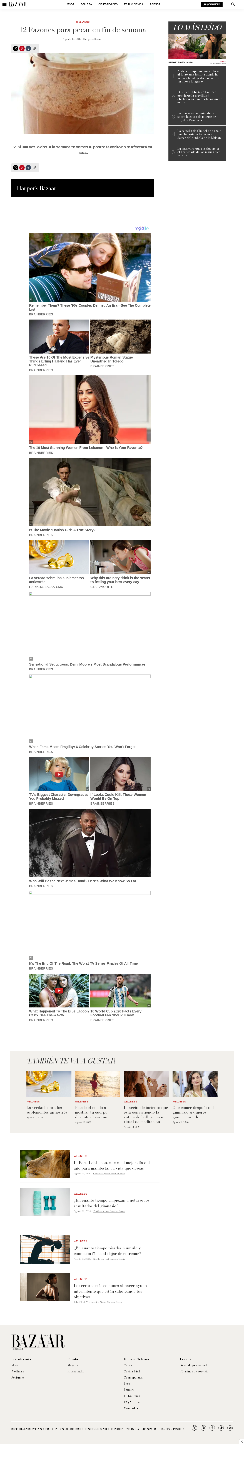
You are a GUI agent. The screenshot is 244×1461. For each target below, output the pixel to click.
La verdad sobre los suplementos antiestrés (46, 1109)
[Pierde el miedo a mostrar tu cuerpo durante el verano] (97, 1084)
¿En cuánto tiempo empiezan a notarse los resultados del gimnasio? (111, 1203)
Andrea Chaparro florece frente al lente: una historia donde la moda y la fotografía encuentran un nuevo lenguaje (199, 76)
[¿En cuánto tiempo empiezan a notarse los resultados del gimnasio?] (45, 1202)
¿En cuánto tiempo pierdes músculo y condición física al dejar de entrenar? (107, 1251)
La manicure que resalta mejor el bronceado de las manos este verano (198, 152)
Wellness (82, 22)
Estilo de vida (133, 4)
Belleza (86, 4)
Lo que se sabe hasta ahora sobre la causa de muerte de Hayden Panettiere (196, 117)
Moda (70, 4)
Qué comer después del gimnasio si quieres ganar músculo (193, 1112)
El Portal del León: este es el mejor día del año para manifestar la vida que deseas (112, 1165)
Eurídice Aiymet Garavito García (109, 1173)
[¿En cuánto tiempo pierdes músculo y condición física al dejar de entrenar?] (45, 1249)
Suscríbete (211, 4)
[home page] (18, 4)
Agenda (155, 4)
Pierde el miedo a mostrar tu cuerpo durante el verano (91, 1112)
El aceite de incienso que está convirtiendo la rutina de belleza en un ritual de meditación (146, 1114)
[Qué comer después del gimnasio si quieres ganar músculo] (195, 1084)
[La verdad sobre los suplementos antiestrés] (49, 1084)
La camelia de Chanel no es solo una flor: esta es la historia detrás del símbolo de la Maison (199, 134)
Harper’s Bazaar (93, 39)
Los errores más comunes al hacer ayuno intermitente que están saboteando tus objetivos (110, 1291)
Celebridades (108, 4)
